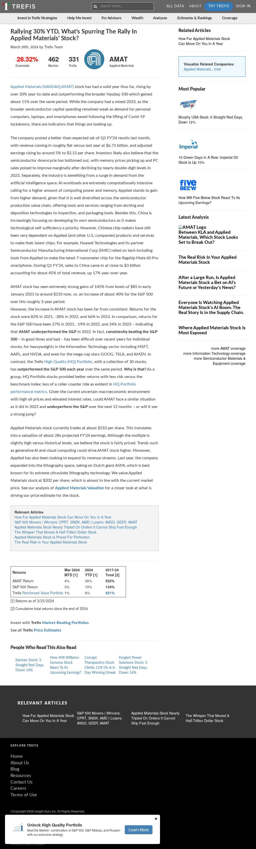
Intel (217, 69)
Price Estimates (47, 630)
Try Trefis (218, 6)
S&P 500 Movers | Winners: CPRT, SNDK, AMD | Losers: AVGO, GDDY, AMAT (76, 522)
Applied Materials (198, 69)
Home (16, 756)
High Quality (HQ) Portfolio (68, 362)
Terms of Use (23, 795)
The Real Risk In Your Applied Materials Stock (50, 542)
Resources (20, 776)
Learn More (138, 829)
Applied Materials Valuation (79, 488)
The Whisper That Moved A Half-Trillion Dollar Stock (55, 532)
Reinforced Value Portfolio (42, 592)
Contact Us (21, 782)
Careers (18, 788)
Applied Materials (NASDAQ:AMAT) (42, 87)
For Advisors (112, 18)
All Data (175, 6)
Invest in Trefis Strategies (37, 18)
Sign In (243, 6)
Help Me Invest (79, 18)
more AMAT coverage (228, 348)
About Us (19, 763)
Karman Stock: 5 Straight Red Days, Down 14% (30, 665)
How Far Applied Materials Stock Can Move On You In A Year (63, 517)
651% (110, 592)
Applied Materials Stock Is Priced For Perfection (52, 537)
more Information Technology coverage (214, 353)
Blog (14, 769)
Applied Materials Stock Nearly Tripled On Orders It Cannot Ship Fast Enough (75, 527)
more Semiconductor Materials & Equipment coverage (220, 361)
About (195, 6)
